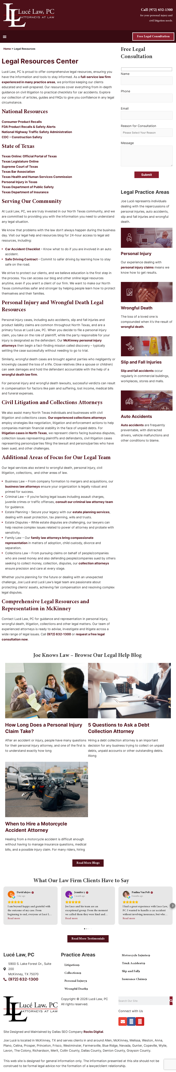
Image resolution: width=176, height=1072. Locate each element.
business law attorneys (22, 486)
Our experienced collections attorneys (77, 417)
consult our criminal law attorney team (84, 502)
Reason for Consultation (138, 126)
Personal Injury (75, 981)
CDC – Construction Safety (22, 137)
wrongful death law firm (19, 374)
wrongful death (132, 327)
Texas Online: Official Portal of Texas (29, 156)
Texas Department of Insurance (25, 192)
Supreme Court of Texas (20, 166)
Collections (72, 973)
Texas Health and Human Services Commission (37, 177)
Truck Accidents (133, 963)
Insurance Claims (133, 979)
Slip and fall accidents (137, 371)
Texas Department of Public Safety (28, 187)
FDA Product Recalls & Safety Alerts (29, 127)
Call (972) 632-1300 (157, 10)
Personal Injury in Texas (20, 182)
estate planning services (91, 512)
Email (125, 108)
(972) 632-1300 (59, 634)
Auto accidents (132, 425)
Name (125, 74)
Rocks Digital (93, 1032)
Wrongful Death (75, 989)
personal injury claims (137, 267)
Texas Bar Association (18, 171)
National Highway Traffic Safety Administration (37, 132)
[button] (4, 36)
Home (7, 48)
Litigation (71, 965)
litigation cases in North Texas (24, 433)
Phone (125, 91)
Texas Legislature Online (20, 161)
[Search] (171, 1000)
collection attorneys (94, 563)
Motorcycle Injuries (135, 955)
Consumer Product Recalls (22, 122)
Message (127, 143)
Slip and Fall (130, 971)
